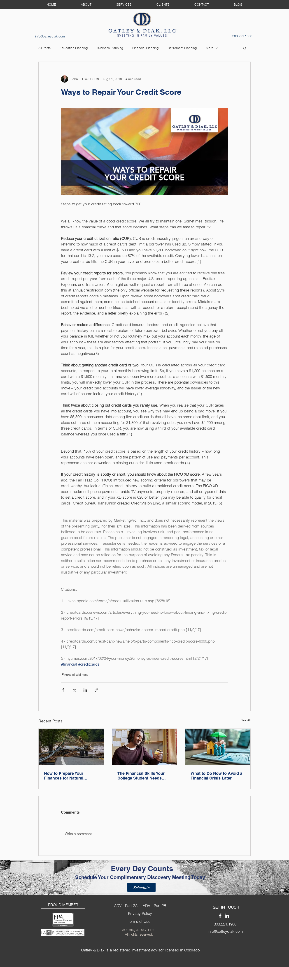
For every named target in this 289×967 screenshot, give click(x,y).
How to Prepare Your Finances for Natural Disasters (63, 775)
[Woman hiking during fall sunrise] (71, 747)
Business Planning (110, 48)
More (209, 48)
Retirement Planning (182, 48)
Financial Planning (145, 48)
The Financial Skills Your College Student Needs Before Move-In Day (141, 775)
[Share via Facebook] (63, 690)
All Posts (44, 48)
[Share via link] (96, 690)
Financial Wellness (75, 675)
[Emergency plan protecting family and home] (217, 747)
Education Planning (74, 48)
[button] (245, 48)
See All (246, 720)
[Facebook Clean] (220, 916)
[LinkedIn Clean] (227, 916)
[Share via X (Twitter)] (74, 690)
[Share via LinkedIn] (85, 690)
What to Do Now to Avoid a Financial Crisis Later (216, 775)
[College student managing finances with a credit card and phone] (144, 747)
